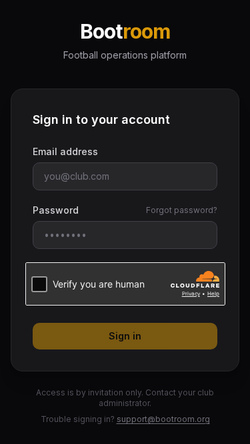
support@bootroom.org (163, 419)
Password (56, 210)
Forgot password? (181, 210)
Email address (65, 151)
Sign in (125, 335)
